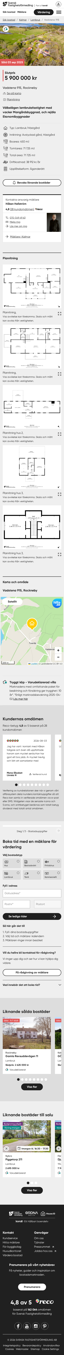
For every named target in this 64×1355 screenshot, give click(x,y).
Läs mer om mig (18, 226)
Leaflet (33, 663)
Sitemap (35, 1349)
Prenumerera (32, 1287)
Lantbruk (35, 19)
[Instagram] (36, 1326)
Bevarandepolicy (32, 1345)
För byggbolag (12, 1246)
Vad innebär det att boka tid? (21, 985)
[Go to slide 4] (28, 785)
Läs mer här (20, 699)
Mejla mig (15, 222)
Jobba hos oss (43, 1251)
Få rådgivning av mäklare (32, 972)
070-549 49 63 (17, 217)
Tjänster (39, 1242)
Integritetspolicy (12, 1345)
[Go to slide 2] (20, 785)
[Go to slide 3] (24, 785)
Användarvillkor (51, 1345)
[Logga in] (58, 4)
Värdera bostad (12, 1255)
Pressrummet (42, 1246)
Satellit (12, 601)
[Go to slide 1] (16, 785)
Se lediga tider (18, 916)
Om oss (39, 1238)
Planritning (13, 99)
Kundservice (10, 1238)
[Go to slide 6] (36, 785)
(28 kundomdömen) (22, 209)
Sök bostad (9, 12)
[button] (58, 12)
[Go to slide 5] (32, 785)
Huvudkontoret (12, 1251)
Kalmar (23, 19)
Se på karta (14, 93)
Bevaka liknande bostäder (33, 182)
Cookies (10, 1349)
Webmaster (22, 1349)
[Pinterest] (44, 1326)
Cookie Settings (50, 1349)
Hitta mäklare (11, 1242)
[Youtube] (27, 1326)
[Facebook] (18, 1326)
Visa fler (32, 1086)
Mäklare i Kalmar (20, 236)
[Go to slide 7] (40, 785)
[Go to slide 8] (43, 785)
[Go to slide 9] (47, 785)
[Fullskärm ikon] (59, 316)
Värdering (44, 12)
